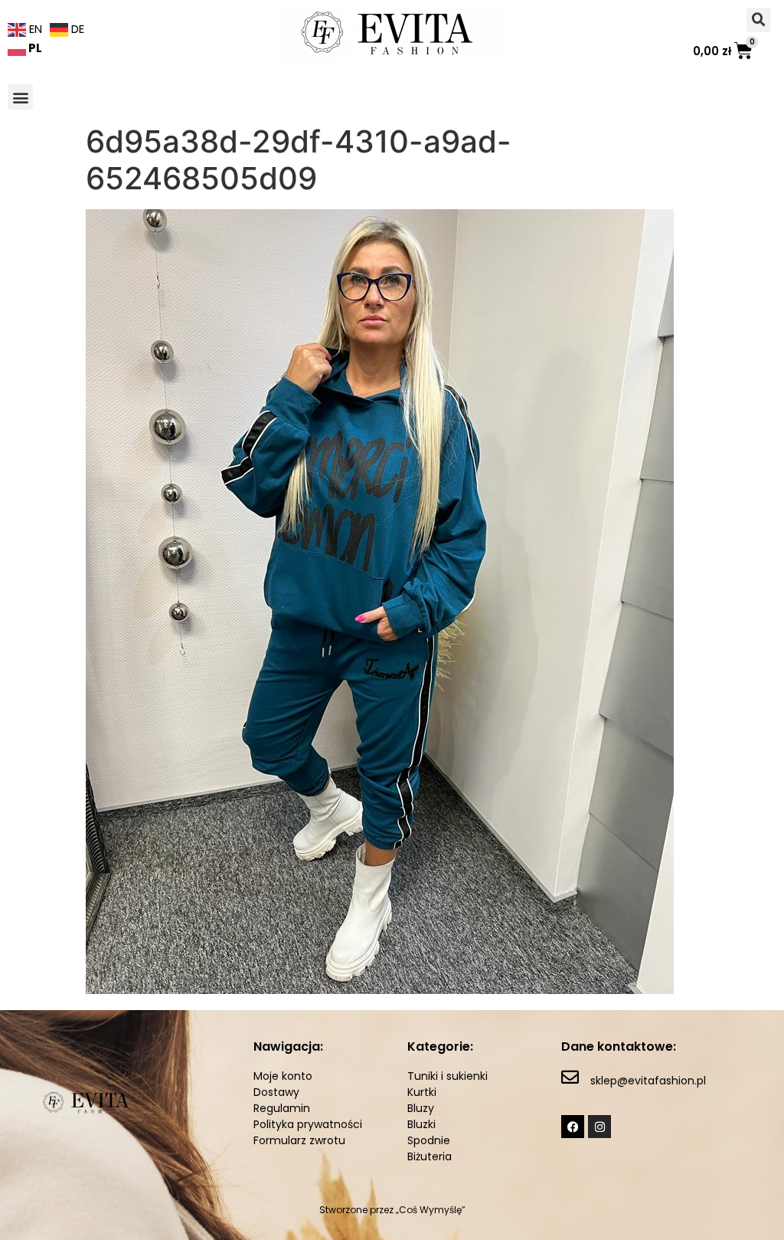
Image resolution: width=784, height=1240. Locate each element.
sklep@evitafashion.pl (648, 1080)
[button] (758, 20)
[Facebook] (572, 1126)
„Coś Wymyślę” (431, 1209)
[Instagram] (599, 1126)
